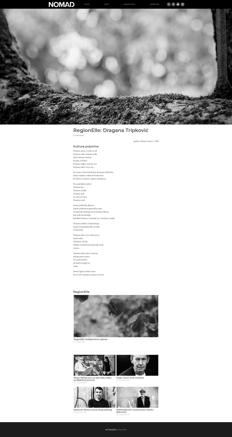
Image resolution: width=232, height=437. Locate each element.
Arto (106, 4)
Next (155, 320)
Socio (87, 4)
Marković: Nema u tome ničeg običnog (93, 410)
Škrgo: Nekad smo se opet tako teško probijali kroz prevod (93, 379)
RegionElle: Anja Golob (85, 339)
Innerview (154, 4)
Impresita (122, 429)
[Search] (169, 4)
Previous (76, 320)
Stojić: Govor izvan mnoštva (130, 378)
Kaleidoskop (129, 4)
